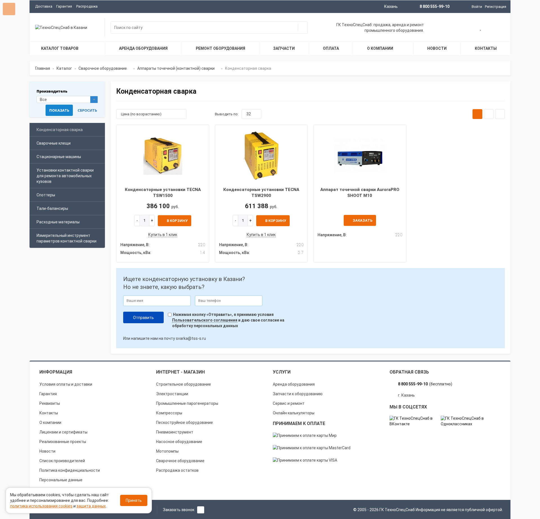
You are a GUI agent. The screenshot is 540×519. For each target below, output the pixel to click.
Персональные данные (60, 480)
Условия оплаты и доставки (65, 384)
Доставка (43, 6)
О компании (50, 422)
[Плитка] (477, 114)
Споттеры (46, 195)
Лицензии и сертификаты (63, 432)
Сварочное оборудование (180, 461)
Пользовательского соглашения (204, 320)
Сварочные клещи (54, 143)
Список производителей (62, 461)
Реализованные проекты (62, 441)
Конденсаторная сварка (60, 129)
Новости (47, 451)
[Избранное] (481, 28)
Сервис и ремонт (289, 403)
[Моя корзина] (462, 28)
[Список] (489, 114)
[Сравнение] (498, 28)
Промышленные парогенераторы (187, 403)
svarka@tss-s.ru (191, 338)
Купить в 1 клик (162, 234)
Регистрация (495, 7)
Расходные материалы (58, 222)
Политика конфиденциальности (69, 470)
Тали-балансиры (52, 208)
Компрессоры (169, 413)
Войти (477, 7)
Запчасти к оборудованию (298, 394)
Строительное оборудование (183, 384)
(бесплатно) (425, 384)
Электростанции (172, 394)
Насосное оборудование (179, 441)
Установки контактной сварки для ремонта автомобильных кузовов (65, 176)
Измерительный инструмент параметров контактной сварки (66, 238)
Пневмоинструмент (174, 432)
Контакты (48, 413)
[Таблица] (500, 114)
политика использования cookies (41, 506)
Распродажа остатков (177, 470)
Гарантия (64, 6)
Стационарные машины (59, 156)
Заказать (362, 220)
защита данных (91, 506)
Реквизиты (49, 403)
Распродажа (87, 6)
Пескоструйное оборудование (184, 422)
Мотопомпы (167, 451)
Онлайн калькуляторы (293, 413)
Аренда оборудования (294, 384)
